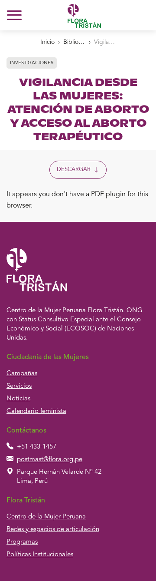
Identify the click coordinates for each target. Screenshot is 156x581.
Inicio (47, 42)
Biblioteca (74, 42)
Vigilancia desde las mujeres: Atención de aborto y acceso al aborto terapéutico (105, 42)
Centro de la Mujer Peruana (46, 517)
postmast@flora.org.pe (49, 459)
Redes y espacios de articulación (52, 529)
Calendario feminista (36, 411)
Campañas (21, 373)
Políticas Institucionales (39, 554)
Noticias (18, 399)
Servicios (19, 386)
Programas (22, 542)
